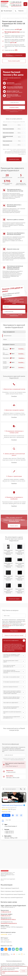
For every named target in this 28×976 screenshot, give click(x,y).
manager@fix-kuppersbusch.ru (9, 923)
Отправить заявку (14, 107)
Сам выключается (6, 353)
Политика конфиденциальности (14, 961)
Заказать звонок (14, 525)
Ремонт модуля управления (8, 128)
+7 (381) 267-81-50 (16, 2)
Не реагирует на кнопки (6, 367)
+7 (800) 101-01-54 (16, 5)
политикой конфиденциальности (16, 315)
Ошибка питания (4, 362)
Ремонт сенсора (6, 144)
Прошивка (5, 124)
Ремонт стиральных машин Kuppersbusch (12, 891)
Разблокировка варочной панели (8, 137)
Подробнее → (21, 348)
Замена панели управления (8, 132)
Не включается (5, 348)
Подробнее (14, 396)
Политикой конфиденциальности (17, 759)
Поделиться (2, 949)
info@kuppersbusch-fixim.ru (8, 919)
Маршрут (7, 815)
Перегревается (6, 358)
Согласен (23, 970)
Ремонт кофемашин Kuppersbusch (10, 888)
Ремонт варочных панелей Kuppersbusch (12, 897)
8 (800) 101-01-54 (5, 915)
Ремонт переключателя (7, 140)
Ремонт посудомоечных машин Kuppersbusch (13, 894)
